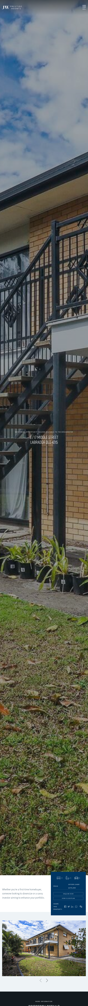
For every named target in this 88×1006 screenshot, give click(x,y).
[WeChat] (81, 906)
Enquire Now (68, 894)
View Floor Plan (68, 898)
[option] (44, 948)
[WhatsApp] (76, 906)
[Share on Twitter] (69, 907)
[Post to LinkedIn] (72, 907)
